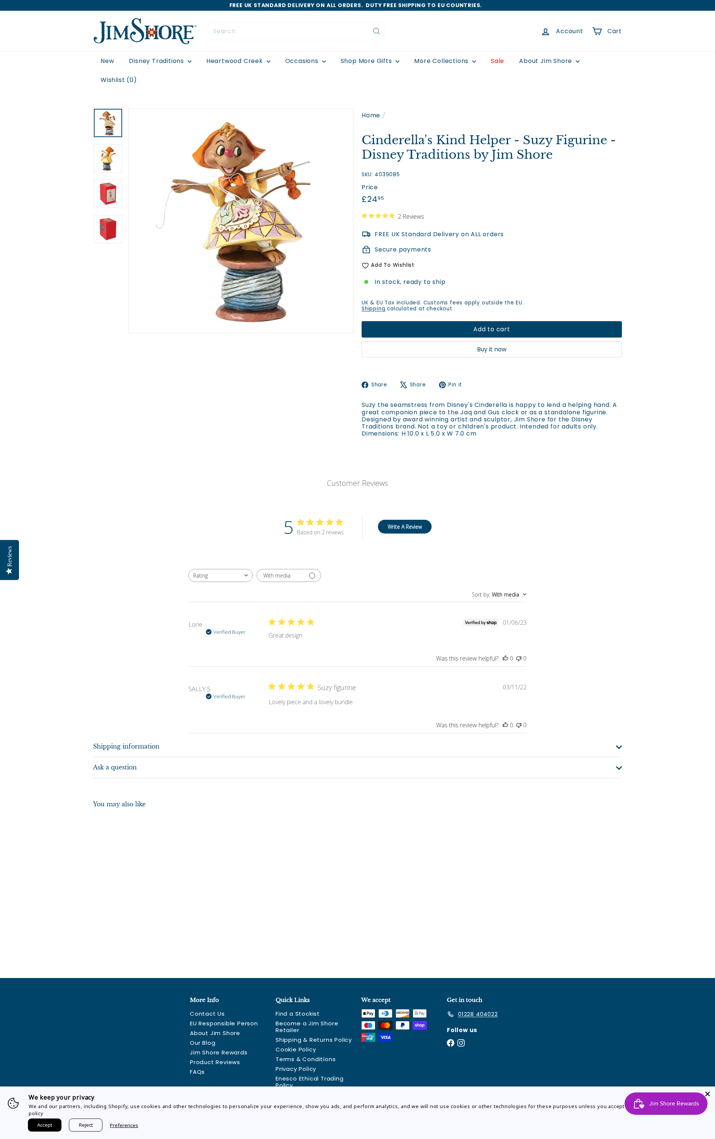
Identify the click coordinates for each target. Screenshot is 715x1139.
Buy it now (491, 349)
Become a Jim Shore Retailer (307, 1026)
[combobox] (297, 31)
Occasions (302, 61)
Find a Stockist (298, 1014)
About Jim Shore (546, 61)
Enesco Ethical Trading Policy (310, 1082)
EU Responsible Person (224, 1023)
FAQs (197, 1072)
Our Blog (202, 1043)
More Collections (442, 61)
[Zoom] (241, 220)
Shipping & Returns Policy (314, 1040)
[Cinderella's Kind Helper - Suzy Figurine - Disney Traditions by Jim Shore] (134, 887)
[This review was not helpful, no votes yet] (518, 658)
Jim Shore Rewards (219, 1052)
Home (371, 115)
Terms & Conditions (306, 1059)
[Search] (376, 31)
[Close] (707, 1094)
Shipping (373, 308)
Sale (497, 61)
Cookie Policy (296, 1049)
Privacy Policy (296, 1069)
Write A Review (405, 526)
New (107, 61)
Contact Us (207, 1014)
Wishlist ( (117, 80)
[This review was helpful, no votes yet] (505, 658)
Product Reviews (215, 1062)
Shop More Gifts (367, 61)
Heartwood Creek (235, 61)
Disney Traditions (157, 61)
